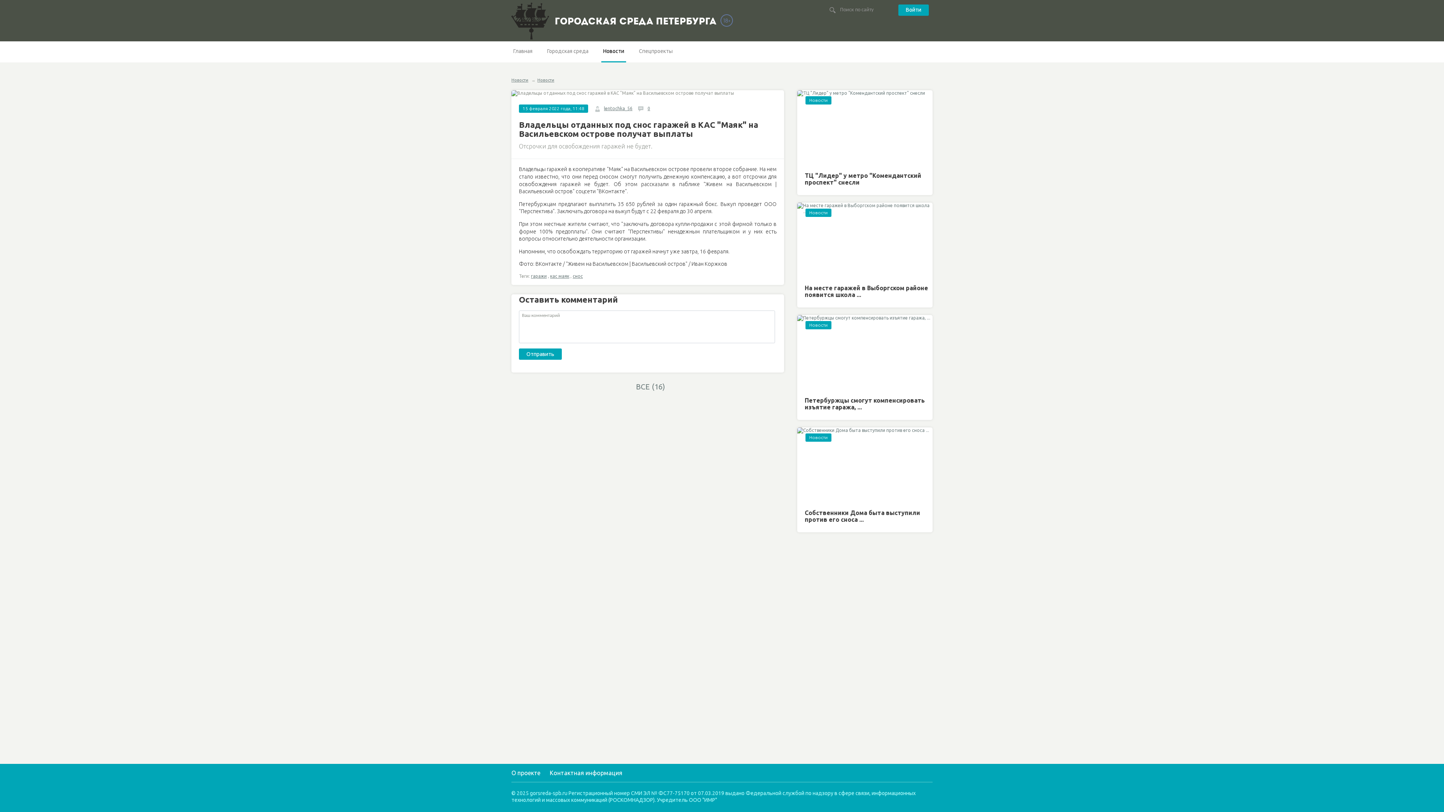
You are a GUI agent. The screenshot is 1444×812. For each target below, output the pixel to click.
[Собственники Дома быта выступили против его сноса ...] (865, 465)
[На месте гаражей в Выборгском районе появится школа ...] (865, 241)
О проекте (525, 773)
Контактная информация (586, 773)
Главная (522, 51)
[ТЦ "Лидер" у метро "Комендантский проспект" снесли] (865, 128)
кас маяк (559, 276)
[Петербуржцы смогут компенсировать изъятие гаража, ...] (865, 353)
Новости (613, 51)
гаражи (539, 276)
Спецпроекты (656, 51)
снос (578, 276)
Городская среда (568, 51)
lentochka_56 (618, 108)
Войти (913, 10)
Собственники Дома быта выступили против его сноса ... (862, 516)
